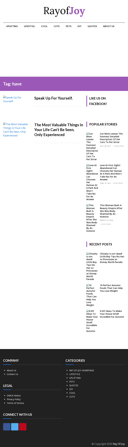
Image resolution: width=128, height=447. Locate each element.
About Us (108, 26)
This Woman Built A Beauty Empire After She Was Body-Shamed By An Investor (111, 211)
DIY (79, 26)
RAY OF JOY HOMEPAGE (81, 370)
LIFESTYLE (29, 26)
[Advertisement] (64, 53)
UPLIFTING (12, 26)
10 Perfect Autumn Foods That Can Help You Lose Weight (111, 288)
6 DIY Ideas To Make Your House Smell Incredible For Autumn (112, 314)
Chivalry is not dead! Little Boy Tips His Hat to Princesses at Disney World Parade (112, 258)
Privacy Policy (14, 399)
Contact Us (12, 374)
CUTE (57, 26)
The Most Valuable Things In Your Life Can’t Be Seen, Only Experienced (58, 129)
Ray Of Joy (119, 444)
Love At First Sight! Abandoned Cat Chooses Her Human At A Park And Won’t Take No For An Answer (111, 172)
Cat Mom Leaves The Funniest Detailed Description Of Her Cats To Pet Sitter (111, 138)
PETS (68, 26)
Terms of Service (15, 403)
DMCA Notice (14, 395)
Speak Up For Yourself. (53, 98)
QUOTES (92, 26)
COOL (44, 26)
